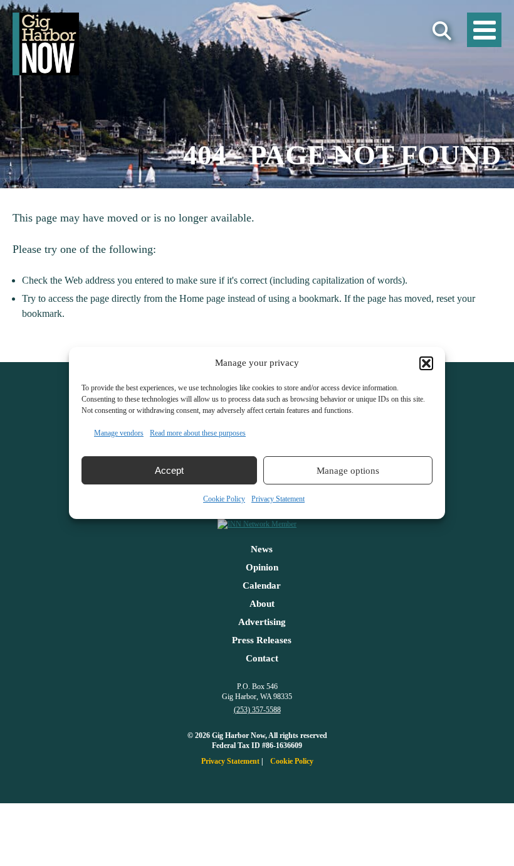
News (262, 549)
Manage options (348, 471)
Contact (262, 658)
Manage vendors (119, 433)
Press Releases (261, 640)
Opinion (262, 567)
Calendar (262, 585)
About (262, 604)
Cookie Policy (224, 498)
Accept (169, 470)
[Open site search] (442, 31)
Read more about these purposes (198, 433)
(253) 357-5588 (257, 709)
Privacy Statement (278, 498)
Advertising (262, 622)
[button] (426, 363)
